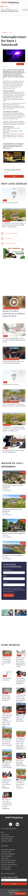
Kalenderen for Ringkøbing (8, 854)
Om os (2, 832)
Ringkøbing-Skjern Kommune (8, 860)
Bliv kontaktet (8, 595)
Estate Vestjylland (7, 490)
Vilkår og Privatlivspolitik (7, 836)
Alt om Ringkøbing (6, 869)
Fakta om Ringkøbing (6, 856)
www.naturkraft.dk (8, 109)
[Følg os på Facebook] (10, 824)
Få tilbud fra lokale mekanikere (9, 864)
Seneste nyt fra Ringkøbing (8, 849)
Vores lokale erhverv (6, 851)
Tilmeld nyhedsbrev (20, 893)
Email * (5, 576)
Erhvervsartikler (5, 858)
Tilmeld (14, 176)
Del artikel (19, 64)
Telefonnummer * (7, 570)
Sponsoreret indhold (6, 866)
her (11, 148)
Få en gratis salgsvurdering (8, 862)
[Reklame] (14, 157)
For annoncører (5, 834)
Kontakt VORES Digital (6, 839)
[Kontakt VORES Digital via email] (17, 824)
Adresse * (5, 582)
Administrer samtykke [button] (6, 841)
